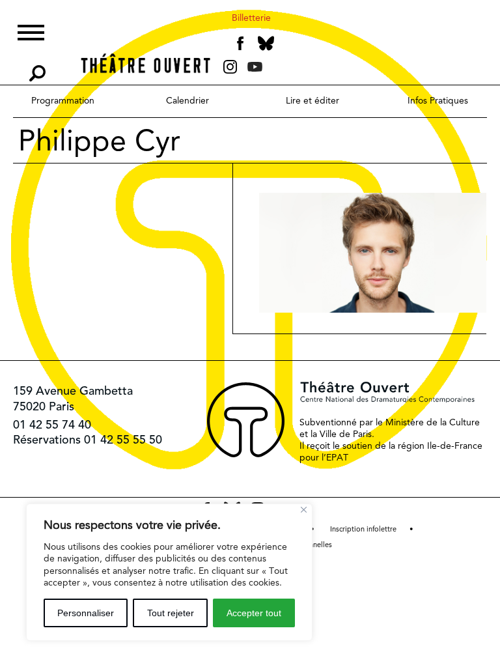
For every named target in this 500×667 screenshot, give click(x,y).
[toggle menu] (31, 31)
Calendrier (187, 100)
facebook (240, 43)
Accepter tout (254, 613)
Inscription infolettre (363, 529)
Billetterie (251, 17)
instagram (230, 67)
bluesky (266, 43)
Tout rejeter (170, 613)
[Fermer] (304, 510)
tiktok (272, 69)
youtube (255, 67)
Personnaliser (85, 613)
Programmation (62, 100)
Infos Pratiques (438, 100)
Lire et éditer (312, 100)
